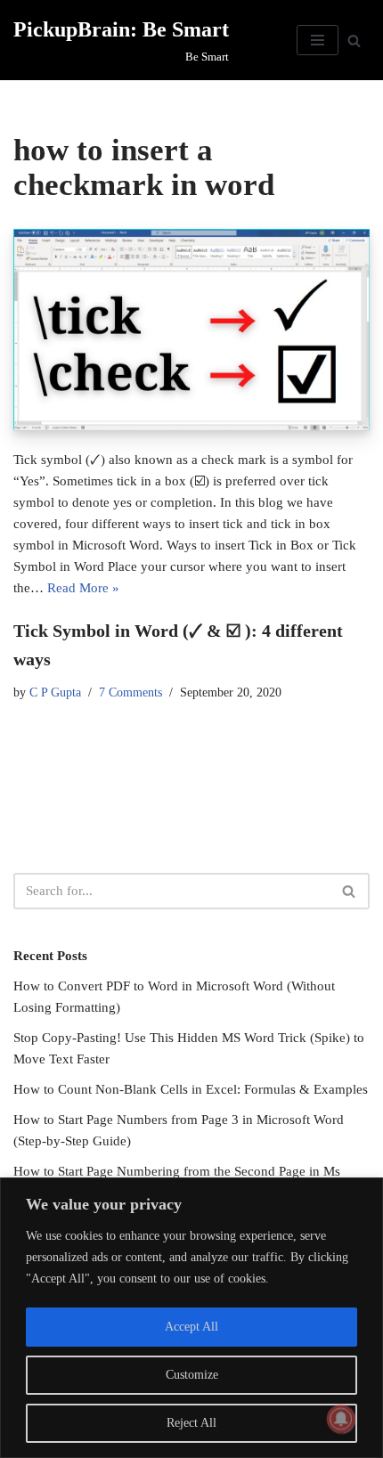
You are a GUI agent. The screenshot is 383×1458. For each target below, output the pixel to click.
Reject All (191, 1422)
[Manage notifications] (341, 1419)
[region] (191, 1317)
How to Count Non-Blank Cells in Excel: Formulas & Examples (190, 1089)
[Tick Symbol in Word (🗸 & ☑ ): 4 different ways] (191, 329)
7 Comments (130, 692)
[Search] (354, 40)
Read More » (83, 588)
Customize (192, 1374)
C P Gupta (55, 692)
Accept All (191, 1326)
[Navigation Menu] (317, 40)
